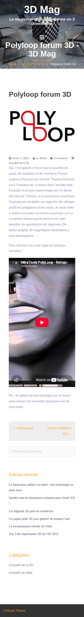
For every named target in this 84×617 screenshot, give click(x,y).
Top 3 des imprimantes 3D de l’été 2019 (33, 534)
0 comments (61, 158)
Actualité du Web (20, 572)
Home (12, 64)
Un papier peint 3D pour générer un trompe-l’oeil (39, 518)
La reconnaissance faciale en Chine (30, 526)
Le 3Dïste (41, 158)
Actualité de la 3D (32, 64)
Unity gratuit (25, 428)
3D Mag (42, 9)
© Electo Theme (14, 610)
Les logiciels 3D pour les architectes (31, 511)
